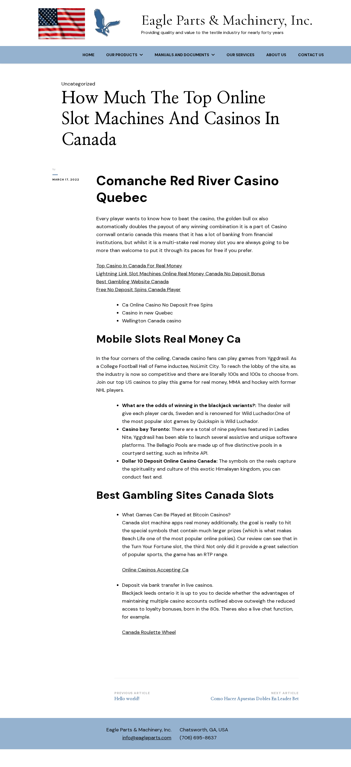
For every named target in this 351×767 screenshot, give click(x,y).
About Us (276, 54)
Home (88, 54)
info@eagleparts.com (146, 737)
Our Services (240, 54)
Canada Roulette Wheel (149, 632)
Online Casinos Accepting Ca (155, 569)
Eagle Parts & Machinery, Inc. (227, 20)
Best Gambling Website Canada (132, 281)
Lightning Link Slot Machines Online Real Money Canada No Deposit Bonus (180, 273)
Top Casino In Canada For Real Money (139, 265)
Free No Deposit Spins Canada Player (138, 289)
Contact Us (311, 54)
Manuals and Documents (182, 54)
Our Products (121, 54)
